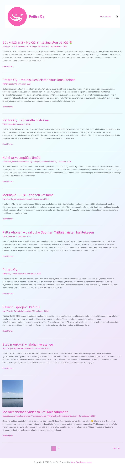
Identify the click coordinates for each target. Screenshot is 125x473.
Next (116, 448)
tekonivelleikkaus (48, 161)
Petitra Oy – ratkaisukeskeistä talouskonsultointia (38, 80)
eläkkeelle (6, 161)
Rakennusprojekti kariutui (21, 307)
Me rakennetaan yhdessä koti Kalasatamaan (35, 412)
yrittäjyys (6, 46)
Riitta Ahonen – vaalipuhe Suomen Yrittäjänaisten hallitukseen (48, 232)
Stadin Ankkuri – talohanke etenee (27, 344)
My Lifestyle (35, 161)
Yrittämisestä (43, 46)
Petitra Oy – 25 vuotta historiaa (25, 120)
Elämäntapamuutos (20, 46)
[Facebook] (116, 16)
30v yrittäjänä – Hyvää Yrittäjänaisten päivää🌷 (37, 42)
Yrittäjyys (33, 46)
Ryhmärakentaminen (22, 311)
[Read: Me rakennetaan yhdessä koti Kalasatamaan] (12, 393)
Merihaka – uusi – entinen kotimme (28, 195)
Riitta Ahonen (105, 16)
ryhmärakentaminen (21, 416)
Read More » (7, 66)
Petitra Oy (36, 16)
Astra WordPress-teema (81, 462)
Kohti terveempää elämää (21, 158)
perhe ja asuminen (22, 199)
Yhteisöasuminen (38, 416)
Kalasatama (7, 416)
